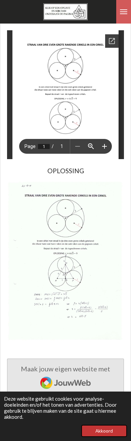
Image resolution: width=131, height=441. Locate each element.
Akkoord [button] (104, 431)
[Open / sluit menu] (123, 12)
